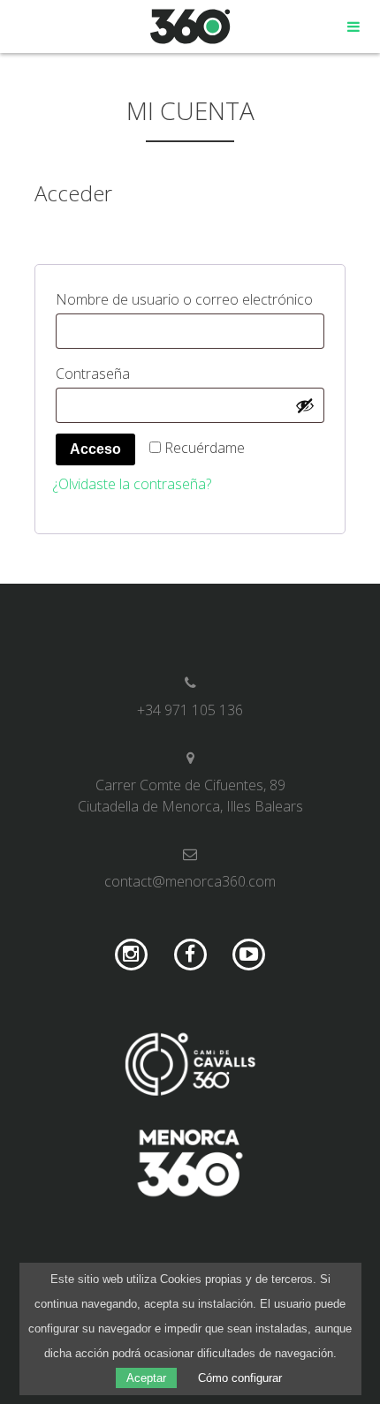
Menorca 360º (190, 26)
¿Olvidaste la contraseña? (132, 484)
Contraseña (132, 373)
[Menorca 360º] (190, 1165)
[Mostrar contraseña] (305, 405)
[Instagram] (131, 955)
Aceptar (146, 1378)
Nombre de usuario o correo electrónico (190, 299)
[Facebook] (190, 955)
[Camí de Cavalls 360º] (190, 1066)
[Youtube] (249, 955)
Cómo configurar (240, 1378)
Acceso (95, 449)
